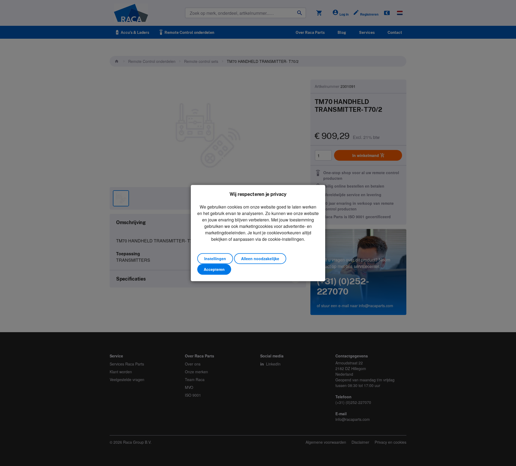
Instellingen (215, 258)
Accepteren (214, 269)
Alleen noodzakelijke (260, 258)
